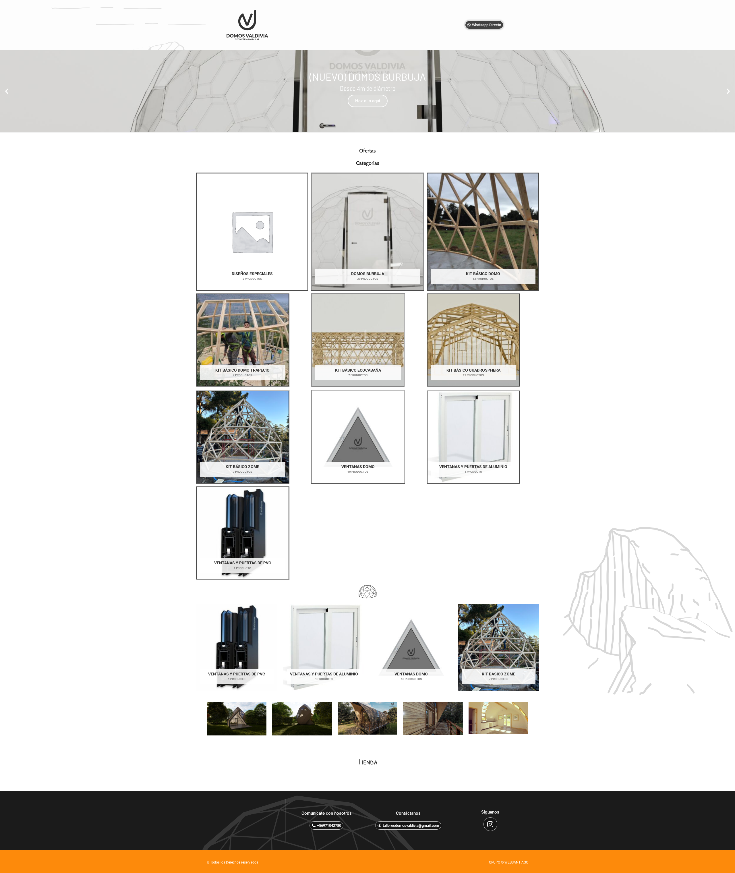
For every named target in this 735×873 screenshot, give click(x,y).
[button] (6, 90)
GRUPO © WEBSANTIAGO (508, 862)
